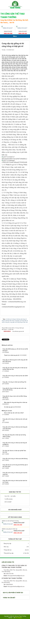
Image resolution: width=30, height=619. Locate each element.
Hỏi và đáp (8, 502)
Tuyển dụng (8, 499)
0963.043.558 (8, 33)
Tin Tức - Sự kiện (10, 496)
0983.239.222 (22, 33)
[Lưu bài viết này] (27, 51)
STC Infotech (18, 617)
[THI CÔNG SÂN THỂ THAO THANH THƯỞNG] (15, 5)
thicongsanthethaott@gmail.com (14, 575)
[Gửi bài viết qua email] (21, 51)
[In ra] (24, 51)
